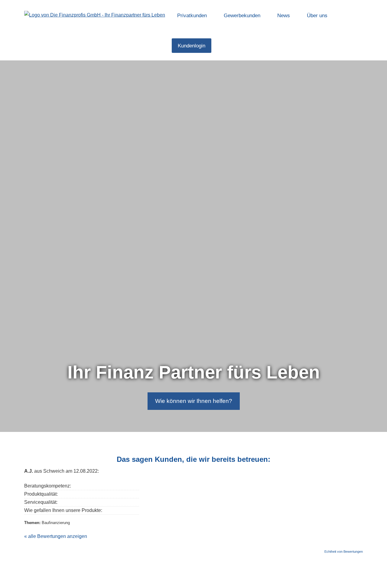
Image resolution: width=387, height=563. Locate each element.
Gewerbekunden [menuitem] (242, 15)
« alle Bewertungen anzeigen (55, 536)
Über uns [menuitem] (317, 15)
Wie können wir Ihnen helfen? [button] (193, 401)
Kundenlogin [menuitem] (191, 46)
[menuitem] (221, 45)
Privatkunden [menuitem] (192, 15)
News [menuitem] (283, 15)
